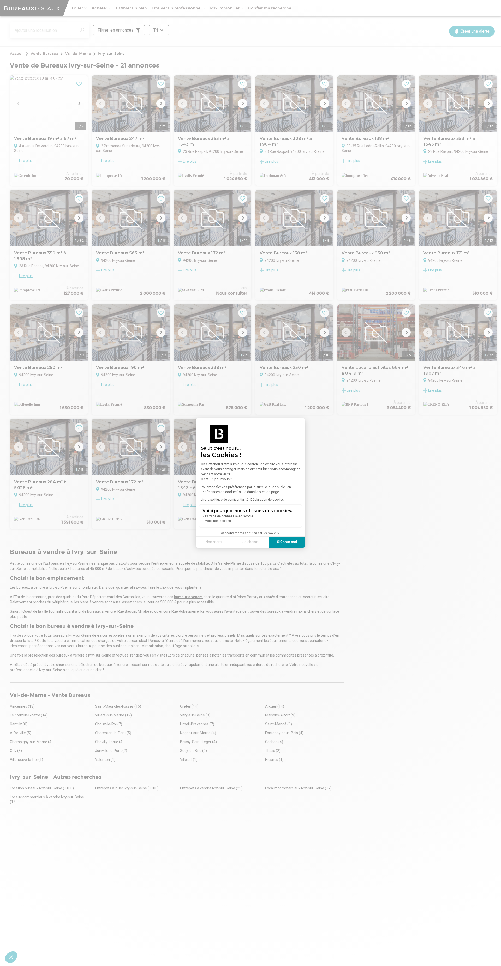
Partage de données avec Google (229, 516)
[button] (11, 957)
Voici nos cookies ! (218, 521)
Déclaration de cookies (267, 499)
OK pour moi (287, 542)
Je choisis (250, 542)
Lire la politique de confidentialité (224, 499)
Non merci (214, 542)
